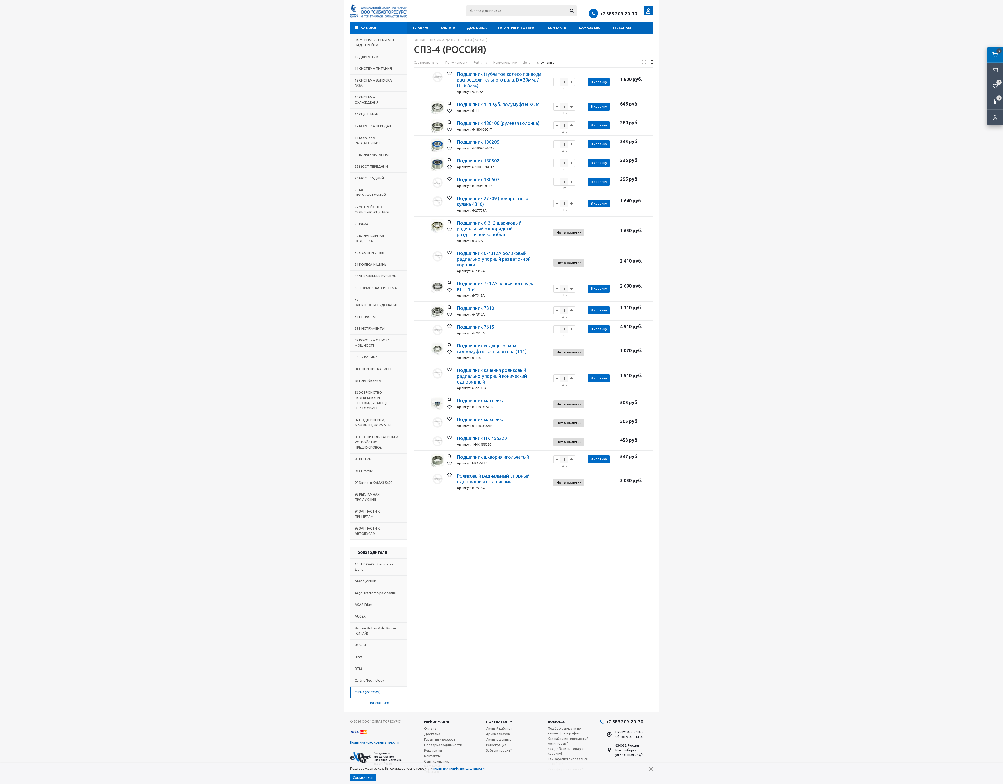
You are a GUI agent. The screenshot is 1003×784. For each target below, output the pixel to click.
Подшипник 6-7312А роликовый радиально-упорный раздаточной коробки (494, 259)
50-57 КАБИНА (366, 357)
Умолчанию (546, 62)
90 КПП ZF (363, 459)
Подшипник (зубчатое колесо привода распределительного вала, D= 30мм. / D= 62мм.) (499, 79)
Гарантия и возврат (517, 28)
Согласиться (363, 777)
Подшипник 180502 (478, 160)
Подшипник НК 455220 (482, 438)
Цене (526, 62)
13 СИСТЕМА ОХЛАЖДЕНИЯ (366, 99)
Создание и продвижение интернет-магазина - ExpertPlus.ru (389, 758)
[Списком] (651, 62)
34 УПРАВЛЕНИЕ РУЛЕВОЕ (375, 276)
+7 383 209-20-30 (618, 13)
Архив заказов (498, 734)
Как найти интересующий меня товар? (568, 741)
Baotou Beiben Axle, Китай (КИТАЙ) (375, 630)
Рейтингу (480, 62)
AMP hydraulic (365, 581)
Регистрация (496, 745)
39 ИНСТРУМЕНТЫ (370, 328)
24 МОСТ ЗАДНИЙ (369, 178)
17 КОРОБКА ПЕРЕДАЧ (373, 126)
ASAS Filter (363, 604)
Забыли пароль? (499, 750)
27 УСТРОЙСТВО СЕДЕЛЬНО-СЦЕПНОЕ (372, 209)
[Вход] (995, 117)
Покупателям (499, 721)
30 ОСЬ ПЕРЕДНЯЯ (369, 252)
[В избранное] (449, 73)
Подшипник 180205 (478, 141)
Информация (437, 721)
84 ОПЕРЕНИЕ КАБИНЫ (373, 369)
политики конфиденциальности (459, 768)
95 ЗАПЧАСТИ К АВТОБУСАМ (367, 530)
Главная (421, 28)
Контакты (557, 28)
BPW (358, 657)
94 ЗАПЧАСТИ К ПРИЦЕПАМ (367, 513)
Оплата (448, 28)
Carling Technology (369, 680)
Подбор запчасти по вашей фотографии (564, 731)
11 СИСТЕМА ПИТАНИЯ (373, 68)
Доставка (477, 28)
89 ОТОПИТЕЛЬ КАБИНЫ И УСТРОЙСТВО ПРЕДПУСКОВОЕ (376, 442)
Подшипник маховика (480, 400)
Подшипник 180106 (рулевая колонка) (498, 123)
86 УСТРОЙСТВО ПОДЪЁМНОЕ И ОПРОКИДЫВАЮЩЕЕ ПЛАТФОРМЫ (372, 400)
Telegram (621, 28)
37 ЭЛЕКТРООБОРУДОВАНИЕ (376, 302)
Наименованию (505, 62)
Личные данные (498, 739)
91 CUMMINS (365, 471)
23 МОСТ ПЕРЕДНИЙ (371, 166)
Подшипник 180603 (478, 179)
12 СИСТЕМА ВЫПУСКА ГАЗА (373, 82)
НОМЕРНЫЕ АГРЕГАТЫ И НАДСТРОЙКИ (374, 42)
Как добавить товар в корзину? (566, 751)
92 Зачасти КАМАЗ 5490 (373, 482)
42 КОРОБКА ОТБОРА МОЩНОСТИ (372, 342)
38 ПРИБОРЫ (365, 316)
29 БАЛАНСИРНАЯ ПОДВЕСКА (369, 238)
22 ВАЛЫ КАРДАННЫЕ (372, 154)
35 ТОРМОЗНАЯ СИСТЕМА (376, 288)
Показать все (379, 703)
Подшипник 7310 (475, 308)
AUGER (360, 616)
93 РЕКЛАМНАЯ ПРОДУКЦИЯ (367, 496)
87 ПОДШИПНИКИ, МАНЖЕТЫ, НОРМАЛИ (373, 422)
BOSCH (360, 645)
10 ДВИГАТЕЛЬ (366, 57)
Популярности (456, 62)
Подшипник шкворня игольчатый (493, 457)
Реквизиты (433, 750)
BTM (358, 668)
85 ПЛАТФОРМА (368, 380)
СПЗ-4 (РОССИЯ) (367, 692)
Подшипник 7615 (475, 326)
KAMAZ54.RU (589, 28)
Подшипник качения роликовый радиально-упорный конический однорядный (492, 376)
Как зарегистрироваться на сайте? (568, 761)
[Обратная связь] (995, 70)
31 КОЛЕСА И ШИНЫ (371, 264)
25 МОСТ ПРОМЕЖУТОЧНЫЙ (370, 192)
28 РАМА (362, 224)
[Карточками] (644, 62)
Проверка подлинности (443, 745)
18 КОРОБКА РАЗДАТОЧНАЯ (367, 140)
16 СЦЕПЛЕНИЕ (367, 114)
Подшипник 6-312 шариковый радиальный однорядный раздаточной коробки (489, 228)
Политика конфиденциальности (374, 742)
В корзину (599, 82)
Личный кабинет (499, 728)
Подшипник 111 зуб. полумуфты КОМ (498, 104)
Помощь (556, 721)
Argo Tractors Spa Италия (375, 593)
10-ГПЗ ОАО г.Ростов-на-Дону (375, 566)
